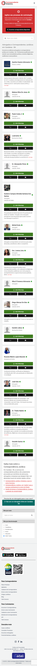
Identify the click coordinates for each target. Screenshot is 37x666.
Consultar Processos (6, 630)
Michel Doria (16, 225)
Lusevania (15, 136)
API (2, 617)
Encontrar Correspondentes (8, 607)
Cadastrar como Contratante (9, 612)
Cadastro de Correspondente (9, 589)
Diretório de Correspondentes (9, 615)
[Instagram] (16, 641)
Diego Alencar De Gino (19, 302)
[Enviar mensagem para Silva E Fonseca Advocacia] (25, 293)
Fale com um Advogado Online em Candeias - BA (19, 503)
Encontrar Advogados (7, 632)
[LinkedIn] (21, 641)
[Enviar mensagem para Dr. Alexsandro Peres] (25, 177)
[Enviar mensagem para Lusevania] (25, 148)
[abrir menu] (34, 3)
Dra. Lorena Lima (18, 250)
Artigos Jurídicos (5, 594)
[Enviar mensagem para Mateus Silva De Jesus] (25, 105)
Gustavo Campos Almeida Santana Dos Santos (17, 195)
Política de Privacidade (18, 647)
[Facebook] (18, 641)
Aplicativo (4, 587)
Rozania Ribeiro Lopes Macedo (14, 357)
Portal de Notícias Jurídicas (8, 635)
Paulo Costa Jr (17, 114)
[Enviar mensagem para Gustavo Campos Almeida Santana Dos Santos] (25, 209)
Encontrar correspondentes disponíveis (19, 29)
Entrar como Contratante (8, 610)
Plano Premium (5, 584)
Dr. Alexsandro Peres (19, 164)
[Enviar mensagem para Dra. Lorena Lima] (25, 263)
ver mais (6, 85)
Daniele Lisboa (17, 328)
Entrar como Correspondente (9, 592)
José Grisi (15, 382)
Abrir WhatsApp (19, 70)
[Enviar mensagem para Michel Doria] (25, 238)
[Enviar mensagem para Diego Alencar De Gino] (25, 315)
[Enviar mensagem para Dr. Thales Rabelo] (25, 424)
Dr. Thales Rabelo (18, 411)
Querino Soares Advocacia (21, 62)
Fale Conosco (5, 599)
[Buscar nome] (32, 515)
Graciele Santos (17, 441)
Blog (2, 597)
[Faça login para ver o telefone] (10, 74)
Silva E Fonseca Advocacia (21, 281)
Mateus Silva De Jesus (20, 92)
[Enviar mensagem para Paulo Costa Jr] (25, 127)
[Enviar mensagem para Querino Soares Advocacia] (25, 74)
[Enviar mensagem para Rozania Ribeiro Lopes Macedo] (25, 367)
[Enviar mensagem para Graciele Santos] (25, 454)
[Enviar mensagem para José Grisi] (25, 394)
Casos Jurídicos (5, 628)
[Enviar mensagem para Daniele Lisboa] (25, 340)
